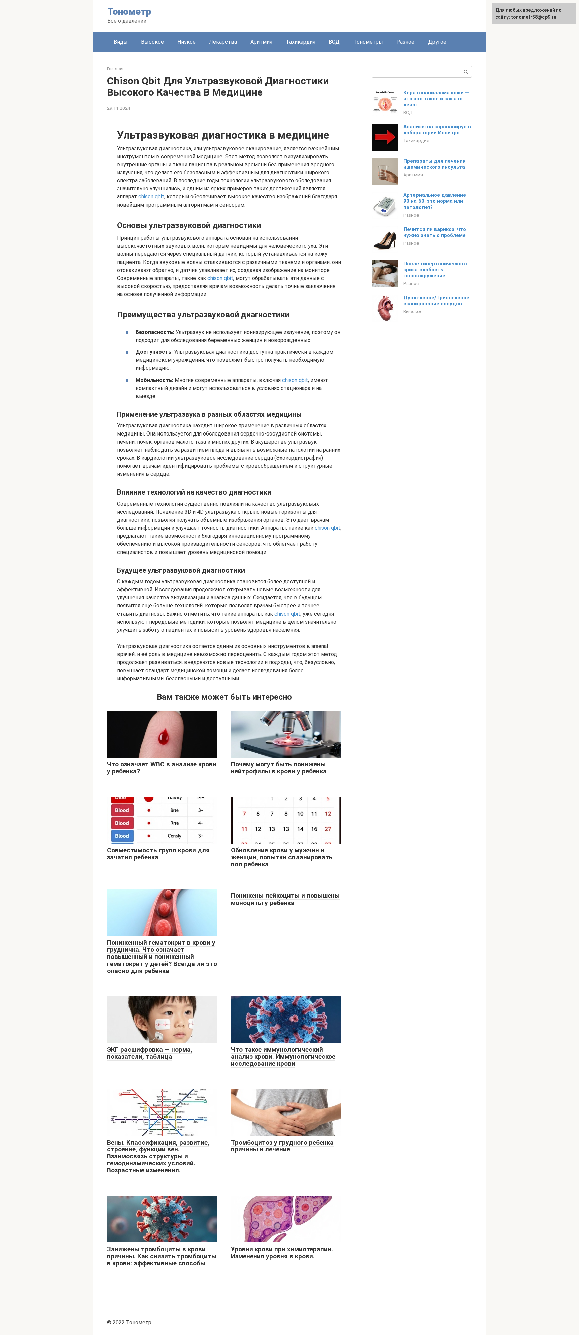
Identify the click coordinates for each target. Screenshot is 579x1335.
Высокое (152, 42)
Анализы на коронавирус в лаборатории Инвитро (437, 130)
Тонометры (368, 42)
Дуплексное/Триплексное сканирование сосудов (436, 301)
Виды (121, 42)
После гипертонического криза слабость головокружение (435, 269)
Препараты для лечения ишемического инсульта (434, 164)
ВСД (334, 42)
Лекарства (223, 42)
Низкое (186, 42)
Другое (437, 42)
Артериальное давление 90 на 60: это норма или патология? (434, 201)
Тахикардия (300, 42)
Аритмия (261, 42)
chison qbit (151, 196)
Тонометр (129, 11)
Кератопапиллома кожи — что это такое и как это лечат (436, 99)
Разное (405, 42)
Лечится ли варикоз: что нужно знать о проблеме (434, 232)
